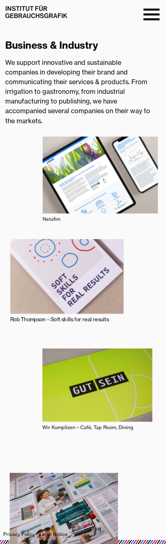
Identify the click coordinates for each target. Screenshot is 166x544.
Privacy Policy (19, 534)
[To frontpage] (36, 11)
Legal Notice (53, 534)
